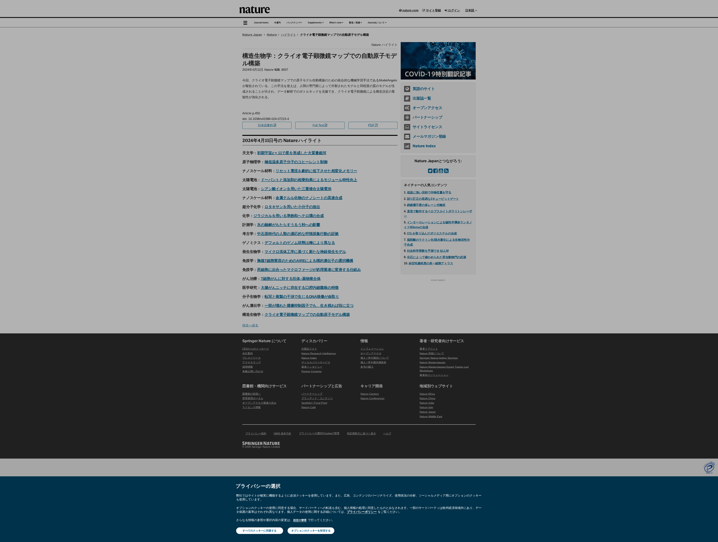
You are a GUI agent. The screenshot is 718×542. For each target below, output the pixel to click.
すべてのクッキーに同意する (260, 530)
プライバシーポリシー (362, 512)
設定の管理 (299, 520)
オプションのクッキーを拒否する (311, 530)
